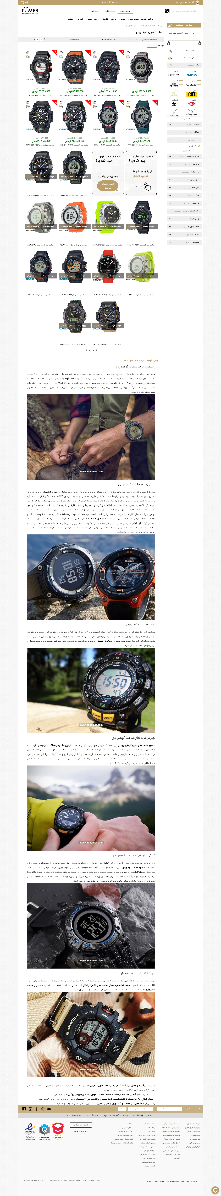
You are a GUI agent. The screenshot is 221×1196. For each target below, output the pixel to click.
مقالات (70, 19)
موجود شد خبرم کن (67, 177)
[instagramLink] (30, 1109)
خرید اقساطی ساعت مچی (171, 1151)
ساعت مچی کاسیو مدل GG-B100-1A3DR (40, 195)
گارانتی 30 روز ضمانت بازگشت (170, 1128)
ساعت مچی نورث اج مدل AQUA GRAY (40, 245)
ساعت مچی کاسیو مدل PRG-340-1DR (40, 295)
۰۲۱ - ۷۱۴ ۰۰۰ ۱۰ (110, 2)
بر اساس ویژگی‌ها (109, 19)
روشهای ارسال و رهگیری (192, 1128)
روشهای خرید (195, 1135)
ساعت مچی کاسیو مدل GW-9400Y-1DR (74, 295)
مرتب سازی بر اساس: (150, 39)
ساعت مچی (125, 11)
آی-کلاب (177, 1158)
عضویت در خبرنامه (192, 1108)
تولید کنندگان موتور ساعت (124, 1139)
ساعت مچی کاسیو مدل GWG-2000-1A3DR (74, 145)
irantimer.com (35, 1181)
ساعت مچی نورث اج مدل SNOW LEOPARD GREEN (105, 245)
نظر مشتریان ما (195, 1139)
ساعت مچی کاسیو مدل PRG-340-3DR (73, 195)
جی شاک (54, 745)
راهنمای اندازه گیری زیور (147, 1139)
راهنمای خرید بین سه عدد (171, 1132)
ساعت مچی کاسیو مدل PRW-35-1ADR (107, 145)
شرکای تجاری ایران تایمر (192, 1147)
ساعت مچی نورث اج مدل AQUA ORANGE (73, 245)
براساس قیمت (93, 19)
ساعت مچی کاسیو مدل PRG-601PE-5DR (73, 344)
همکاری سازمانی (195, 1143)
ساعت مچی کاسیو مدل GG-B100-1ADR (107, 95)
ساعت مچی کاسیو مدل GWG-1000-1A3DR (40, 145)
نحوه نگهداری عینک (148, 1151)
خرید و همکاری (193, 1123)
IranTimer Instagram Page (22, 2)
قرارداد (149, 1181)
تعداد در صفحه (111, 39)
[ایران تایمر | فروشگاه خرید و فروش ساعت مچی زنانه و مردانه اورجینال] (30, 10)
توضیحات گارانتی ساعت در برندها (122, 1143)
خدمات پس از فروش (81, 1131)
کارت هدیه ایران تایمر (173, 1155)
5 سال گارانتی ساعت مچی (171, 1143)
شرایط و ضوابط (159, 1181)
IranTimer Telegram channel (26, 2)
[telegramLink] (36, 1109)
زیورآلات (94, 11)
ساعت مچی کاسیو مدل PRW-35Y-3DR (140, 145)
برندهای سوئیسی (127, 1128)
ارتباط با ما (185, 1181)
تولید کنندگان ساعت (126, 1132)
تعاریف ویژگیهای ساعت (147, 1155)
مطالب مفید (150, 1123)
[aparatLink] (43, 1109)
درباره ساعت (151, 1128)
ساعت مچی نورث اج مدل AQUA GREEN (141, 295)
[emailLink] (49, 1109)
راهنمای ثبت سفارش (81, 1125)
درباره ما (194, 1181)
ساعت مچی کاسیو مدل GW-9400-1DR (40, 95)
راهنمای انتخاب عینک (148, 1143)
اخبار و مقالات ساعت (148, 1162)
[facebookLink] (24, 1109)
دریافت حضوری (147, 19)
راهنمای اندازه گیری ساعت (146, 1135)
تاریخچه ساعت (150, 1166)
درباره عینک (151, 1132)
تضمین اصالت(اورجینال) (172, 1139)
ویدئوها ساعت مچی (148, 1158)
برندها (123, 19)
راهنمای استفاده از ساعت (147, 1147)
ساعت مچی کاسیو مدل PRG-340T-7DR (141, 95)
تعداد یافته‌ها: (75, 39)
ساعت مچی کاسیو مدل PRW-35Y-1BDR (141, 245)
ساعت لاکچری (109, 11)
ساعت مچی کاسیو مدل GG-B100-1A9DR (73, 95)
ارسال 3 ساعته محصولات (171, 1135)
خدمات (80, 19)
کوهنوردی (152, 45)
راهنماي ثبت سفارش (193, 1132)
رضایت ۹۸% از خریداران (129, 1090)
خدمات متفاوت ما (173, 1181)
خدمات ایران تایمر (172, 1123)
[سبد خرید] (198, 3)
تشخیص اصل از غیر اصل (125, 1135)
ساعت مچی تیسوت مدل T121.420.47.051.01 (107, 295)
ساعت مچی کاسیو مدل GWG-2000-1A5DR (107, 344)
